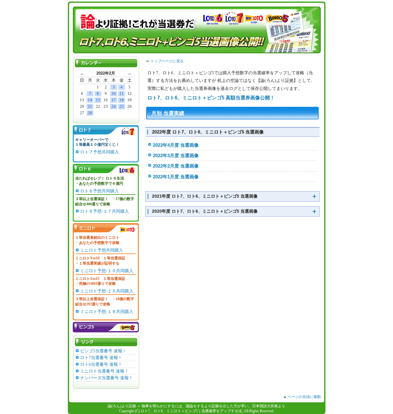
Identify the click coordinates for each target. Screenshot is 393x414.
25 (121, 106)
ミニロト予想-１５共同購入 (106, 291)
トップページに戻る (167, 61)
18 (121, 100)
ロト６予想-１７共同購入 (104, 211)
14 (90, 100)
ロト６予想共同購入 (99, 191)
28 (90, 112)
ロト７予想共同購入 (99, 152)
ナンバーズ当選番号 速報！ (106, 378)
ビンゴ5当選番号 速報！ (103, 351)
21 (90, 106)
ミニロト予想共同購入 (101, 250)
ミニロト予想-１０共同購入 (106, 271)
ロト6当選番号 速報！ (101, 364)
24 (113, 106)
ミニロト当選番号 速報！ (104, 371)
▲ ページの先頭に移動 (302, 397)
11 (121, 93)
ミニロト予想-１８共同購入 (106, 311)
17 (113, 100)
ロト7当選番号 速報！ (101, 357)
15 (98, 100)
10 (113, 93)
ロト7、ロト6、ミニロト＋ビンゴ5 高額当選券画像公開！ (211, 97)
